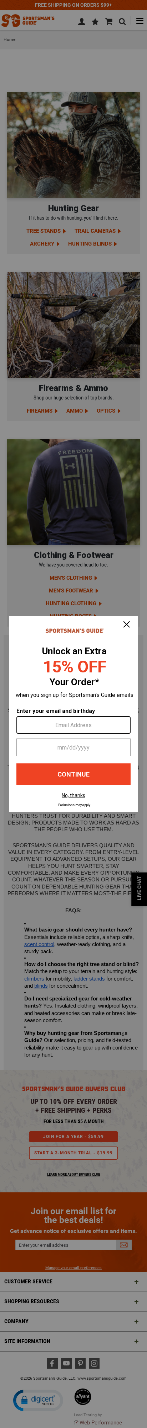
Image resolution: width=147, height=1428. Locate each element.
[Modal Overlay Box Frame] (73, 714)
